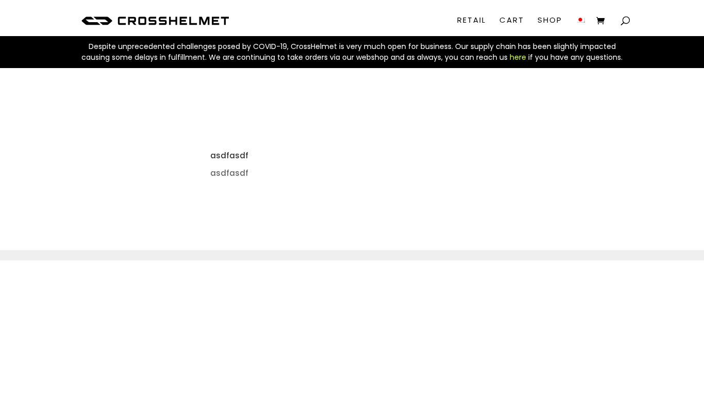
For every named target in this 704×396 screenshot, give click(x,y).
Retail (471, 20)
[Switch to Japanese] (580, 28)
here (518, 57)
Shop (550, 20)
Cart (511, 20)
